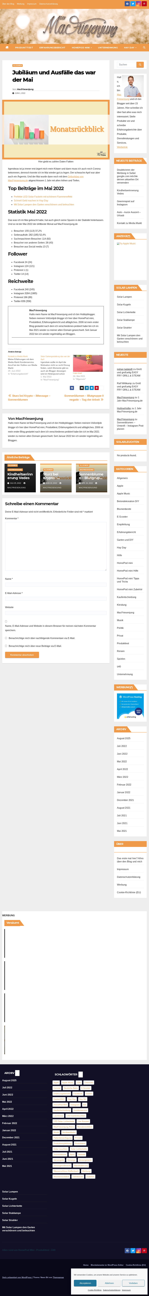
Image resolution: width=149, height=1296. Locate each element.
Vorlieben (133, 1283)
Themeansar (58, 1277)
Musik (120, 620)
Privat (120, 635)
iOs (84, 1104)
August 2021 (123, 808)
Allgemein (17, 65)
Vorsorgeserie (85, 1160)
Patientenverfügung (63, 1138)
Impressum (126, 1290)
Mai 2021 (122, 831)
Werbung (20, 4)
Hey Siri (82, 1099)
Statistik (81, 1154)
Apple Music (123, 493)
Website (9, 607)
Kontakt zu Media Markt (129, 223)
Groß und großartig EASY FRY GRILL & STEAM (129, 372)
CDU (79, 1082)
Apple (120, 486)
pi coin (78, 1138)
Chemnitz (88, 1082)
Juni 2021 (122, 823)
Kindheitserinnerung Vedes (20, 476)
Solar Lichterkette (126, 312)
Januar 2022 (123, 792)
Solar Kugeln (124, 304)
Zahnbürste (77, 1176)
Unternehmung (108, 47)
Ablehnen (109, 1283)
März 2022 (122, 777)
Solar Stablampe (126, 320)
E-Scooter (122, 516)
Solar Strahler (124, 327)
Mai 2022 (122, 761)
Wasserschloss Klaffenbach (66, 1171)
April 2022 (122, 769)
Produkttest (24, 47)
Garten (89, 1093)
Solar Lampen (124, 297)
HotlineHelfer (124, 408)
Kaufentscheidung (126, 597)
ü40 (119, 666)
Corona (57, 1088)
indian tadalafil (125, 369)
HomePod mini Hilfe (127, 571)
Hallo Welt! (77, 373)
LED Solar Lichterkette (64, 1121)
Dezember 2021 (125, 800)
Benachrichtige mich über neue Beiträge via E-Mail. (35, 646)
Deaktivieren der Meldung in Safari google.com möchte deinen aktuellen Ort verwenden (127, 176)
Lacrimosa (58, 1116)
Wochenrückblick (61, 1176)
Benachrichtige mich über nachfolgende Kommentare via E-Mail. (42, 638)
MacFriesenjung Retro (64, 1127)
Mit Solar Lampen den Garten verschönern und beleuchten (44, 204)
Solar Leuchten (61, 1149)
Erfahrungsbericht (52, 47)
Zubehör (90, 1176)
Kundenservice (80, 1110)
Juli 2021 (122, 815)
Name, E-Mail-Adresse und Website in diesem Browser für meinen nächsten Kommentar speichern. (50, 628)
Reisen (121, 651)
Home (85, 1265)
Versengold (59, 1160)
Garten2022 (59, 1099)
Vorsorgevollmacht (62, 1165)
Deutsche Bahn (71, 1088)
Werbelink (122, 147)
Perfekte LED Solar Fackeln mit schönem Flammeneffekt (43, 196)
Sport (72, 1154)
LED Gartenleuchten (75, 1116)
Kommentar (11, 518)
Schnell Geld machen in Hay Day (31, 200)
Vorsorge (71, 1160)
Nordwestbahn (69, 1132)
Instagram (75, 1104)
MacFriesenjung (25, 89)
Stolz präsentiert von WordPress (17, 1277)
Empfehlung (123, 524)
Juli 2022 (122, 746)
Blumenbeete (124, 509)
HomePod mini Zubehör (129, 589)
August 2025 (123, 738)
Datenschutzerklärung (111, 1290)
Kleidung (122, 605)
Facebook (78, 1093)
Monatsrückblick (84, 1127)
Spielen (121, 659)
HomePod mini (81, 47)
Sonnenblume (60, 1154)
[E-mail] (14, 342)
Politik (120, 628)
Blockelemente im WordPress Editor (107, 1265)
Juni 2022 (122, 754)
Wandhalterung (81, 1165)
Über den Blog (8, 4)
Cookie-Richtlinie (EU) (129, 892)
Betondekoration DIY (128, 501)
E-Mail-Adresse (14, 593)
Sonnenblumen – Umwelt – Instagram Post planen (130, 425)
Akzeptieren (85, 1283)
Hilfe (119, 555)
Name (9, 579)
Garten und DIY (125, 540)
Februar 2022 (124, 784)
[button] (144, 47)
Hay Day (129, 47)
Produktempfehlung (63, 1143)
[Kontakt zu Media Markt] (24, 365)
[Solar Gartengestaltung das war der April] (57, 368)
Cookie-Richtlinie (95, 1290)
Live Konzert (83, 1121)
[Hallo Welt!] (88, 363)
